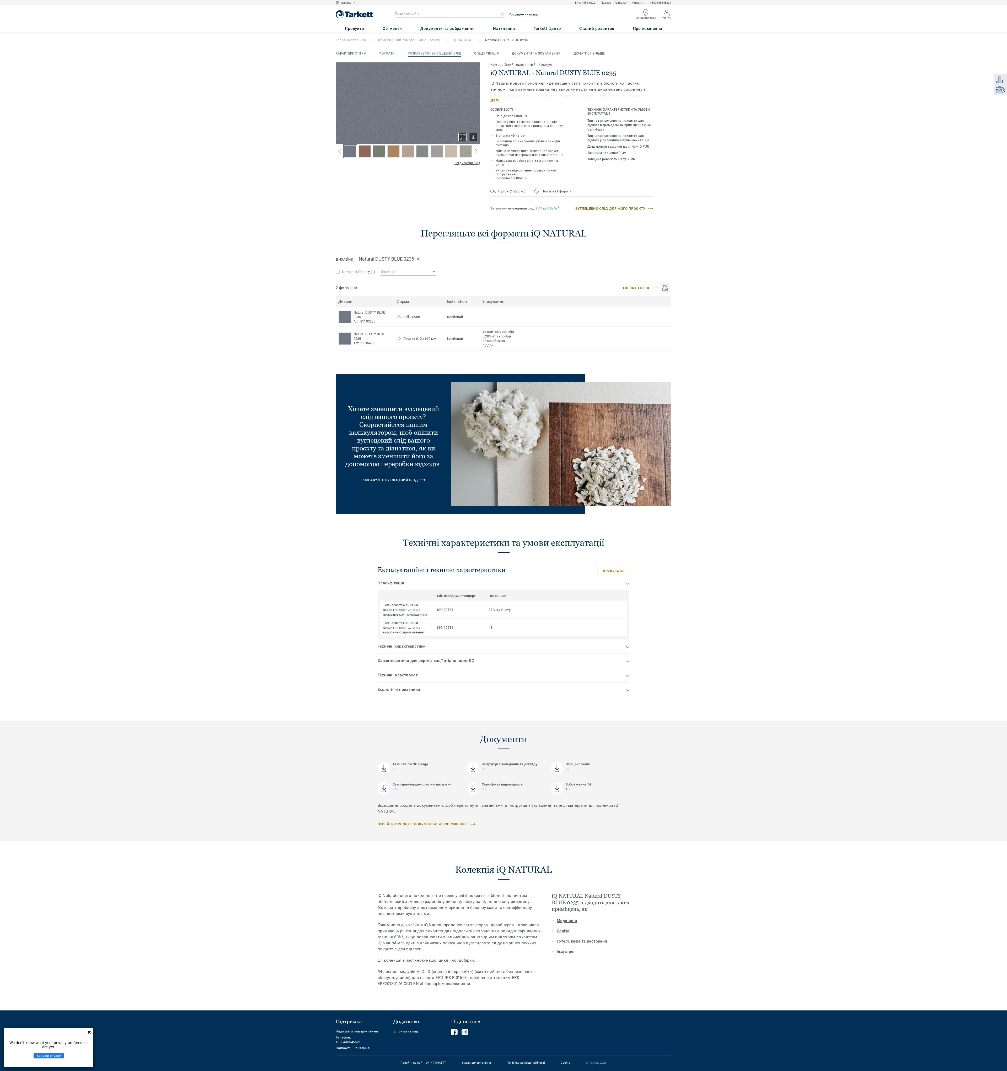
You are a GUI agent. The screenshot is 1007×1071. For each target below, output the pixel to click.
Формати (387, 53)
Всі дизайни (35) (467, 163)
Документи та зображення (536, 53)
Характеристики (351, 53)
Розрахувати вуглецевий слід (434, 53)
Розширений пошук (524, 14)
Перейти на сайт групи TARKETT (423, 1062)
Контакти (637, 2)
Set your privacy (49, 1056)
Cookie (565, 1062)
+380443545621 (660, 2)
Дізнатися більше (589, 53)
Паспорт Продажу (613, 2)
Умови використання (476, 1062)
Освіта (563, 931)
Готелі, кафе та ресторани (582, 941)
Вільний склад (585, 2)
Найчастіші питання (352, 1048)
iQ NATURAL (463, 40)
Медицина (567, 920)
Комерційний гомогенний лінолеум (409, 40)
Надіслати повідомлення (357, 1031)
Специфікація (486, 53)
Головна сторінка (351, 40)
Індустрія (565, 951)
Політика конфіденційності (526, 1062)
